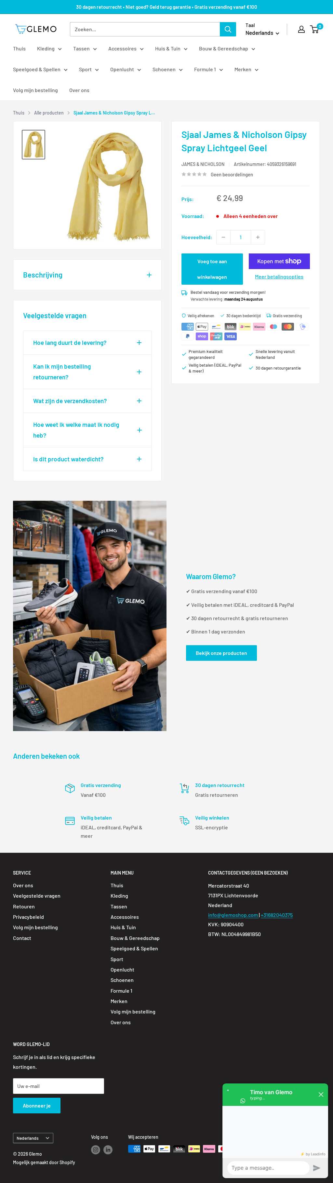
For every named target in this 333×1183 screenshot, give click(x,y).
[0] (315, 29)
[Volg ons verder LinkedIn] (108, 1149)
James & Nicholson (202, 164)
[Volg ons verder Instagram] (95, 1149)
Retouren (24, 906)
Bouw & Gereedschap (223, 48)
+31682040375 (277, 915)
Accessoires (122, 48)
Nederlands (28, 1138)
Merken (242, 69)
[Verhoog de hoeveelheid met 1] (258, 237)
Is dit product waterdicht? (68, 459)
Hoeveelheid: (196, 237)
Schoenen (164, 69)
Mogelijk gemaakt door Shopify (44, 1162)
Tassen (81, 48)
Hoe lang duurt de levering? (70, 342)
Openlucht (122, 69)
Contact (22, 938)
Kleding (46, 48)
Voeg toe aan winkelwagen (212, 269)
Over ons (79, 90)
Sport (85, 69)
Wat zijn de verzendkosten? (70, 400)
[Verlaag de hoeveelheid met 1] (223, 237)
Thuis (19, 48)
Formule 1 (205, 69)
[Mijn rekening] (301, 29)
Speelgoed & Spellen (36, 69)
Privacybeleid (28, 917)
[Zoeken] (228, 29)
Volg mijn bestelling (35, 90)
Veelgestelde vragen (36, 895)
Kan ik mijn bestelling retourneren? (62, 371)
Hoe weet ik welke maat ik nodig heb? (76, 430)
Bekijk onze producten (221, 653)
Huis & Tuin (167, 48)
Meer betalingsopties (279, 276)
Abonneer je (37, 1105)
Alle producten (49, 113)
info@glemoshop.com (233, 915)
